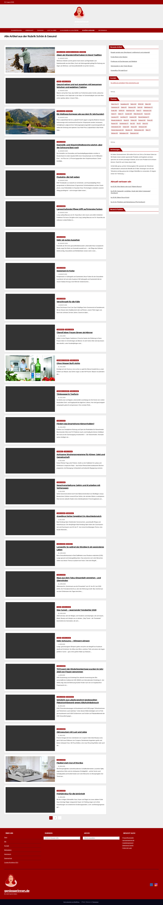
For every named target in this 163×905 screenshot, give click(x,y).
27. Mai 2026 (61, 735)
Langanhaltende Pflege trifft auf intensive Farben (79, 209)
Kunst (147, 113)
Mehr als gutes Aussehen (68, 240)
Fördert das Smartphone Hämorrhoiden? (75, 424)
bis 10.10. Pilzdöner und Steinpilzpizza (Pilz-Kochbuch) (128, 202)
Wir (5, 841)
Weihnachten (139, 130)
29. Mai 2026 (61, 705)
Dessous (132, 107)
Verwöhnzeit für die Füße (68, 302)
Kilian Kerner (138, 113)
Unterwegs (102, 30)
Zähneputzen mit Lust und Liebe (72, 732)
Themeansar (95, 902)
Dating (123, 107)
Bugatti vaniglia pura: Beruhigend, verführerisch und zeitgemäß (130, 52)
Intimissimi (147, 110)
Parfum (134, 120)
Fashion (40, 30)
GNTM (121, 110)
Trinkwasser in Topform (67, 394)
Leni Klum (124, 117)
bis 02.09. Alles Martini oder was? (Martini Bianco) (126, 186)
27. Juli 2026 (62, 335)
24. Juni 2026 (62, 553)
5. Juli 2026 (61, 491)
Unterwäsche (116, 126)
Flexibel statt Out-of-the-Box (70, 763)
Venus (134, 126)
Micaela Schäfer (116, 120)
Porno (149, 120)
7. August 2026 (62, 274)
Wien (148, 130)
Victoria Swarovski (117, 130)
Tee (139, 123)
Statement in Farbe (65, 271)
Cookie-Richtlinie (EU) (11, 862)
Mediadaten (8, 850)
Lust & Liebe (51, 30)
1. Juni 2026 (61, 675)
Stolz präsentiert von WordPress (71, 902)
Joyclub (128, 113)
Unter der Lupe (127, 848)
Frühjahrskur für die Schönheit (71, 794)
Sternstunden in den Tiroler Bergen (121, 66)
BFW (140, 104)
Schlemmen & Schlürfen (69, 30)
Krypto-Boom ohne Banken (119, 57)
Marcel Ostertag (143, 117)
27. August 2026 (63, 58)
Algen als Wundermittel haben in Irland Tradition (79, 55)
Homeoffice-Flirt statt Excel (119, 70)
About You (115, 104)
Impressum (7, 854)
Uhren (145, 123)
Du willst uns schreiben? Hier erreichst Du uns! (125, 83)
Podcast (141, 120)
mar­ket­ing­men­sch (128, 843)
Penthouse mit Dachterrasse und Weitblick (124, 61)
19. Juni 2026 (62, 613)
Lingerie (133, 117)
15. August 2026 (63, 180)
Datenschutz (8, 858)
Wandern (129, 130)
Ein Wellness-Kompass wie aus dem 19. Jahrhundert (80, 114)
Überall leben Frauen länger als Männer (75, 332)
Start (5, 837)
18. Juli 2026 (62, 397)
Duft (140, 107)
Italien (120, 113)
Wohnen (114, 133)
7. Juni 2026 (61, 644)
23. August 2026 (63, 117)
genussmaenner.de (128, 840)
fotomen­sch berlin (127, 845)
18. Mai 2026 (61, 766)
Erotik (114, 110)
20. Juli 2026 (62, 366)
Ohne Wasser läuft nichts (68, 363)
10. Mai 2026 (61, 797)
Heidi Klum (130, 110)
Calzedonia (115, 107)
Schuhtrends (124, 123)
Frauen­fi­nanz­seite (128, 838)
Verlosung (143, 126)
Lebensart (29, 30)
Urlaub (126, 126)
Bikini (148, 104)
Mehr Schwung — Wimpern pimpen (73, 641)
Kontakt (6, 846)
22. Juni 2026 (62, 583)
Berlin (133, 104)
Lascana (114, 117)
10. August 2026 (63, 243)
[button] (157, 30)
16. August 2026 (63, 150)
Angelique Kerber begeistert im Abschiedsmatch (79, 516)
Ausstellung (125, 104)
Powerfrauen (16, 30)
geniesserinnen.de (81, 22)
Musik (126, 120)
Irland (113, 113)
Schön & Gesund (88, 30)
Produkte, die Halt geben (68, 177)
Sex (132, 123)
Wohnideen (124, 133)
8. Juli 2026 (61, 460)
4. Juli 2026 (61, 519)
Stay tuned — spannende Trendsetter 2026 (76, 610)
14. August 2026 (63, 212)
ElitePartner (148, 107)
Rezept (114, 123)
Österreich (134, 133)
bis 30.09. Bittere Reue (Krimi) (120, 197)
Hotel (139, 110)
